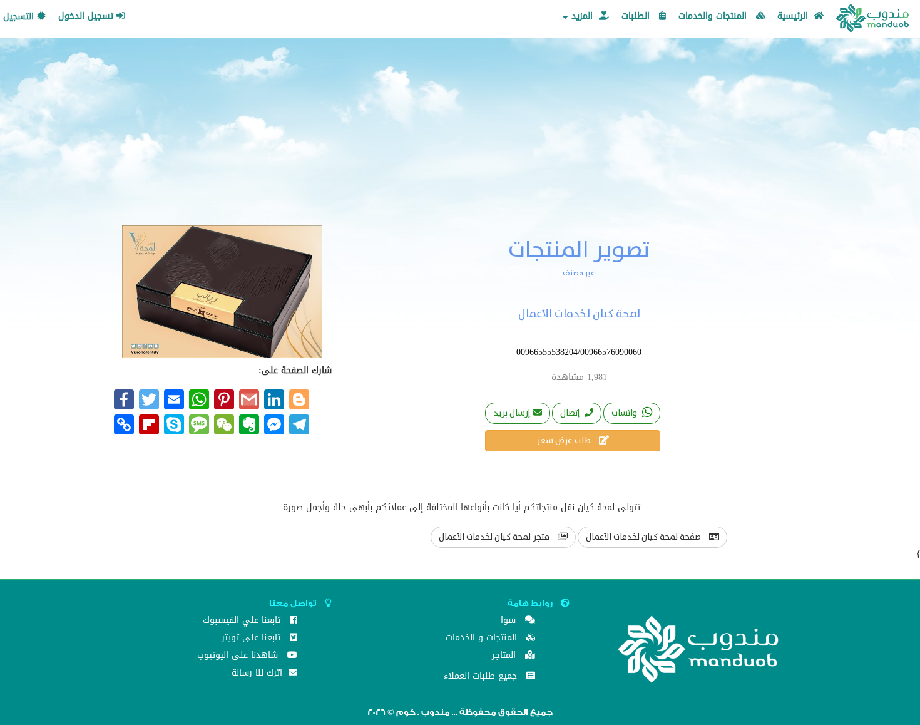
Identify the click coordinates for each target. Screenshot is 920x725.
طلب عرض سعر (564, 441)
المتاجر (505, 656)
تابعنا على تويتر (253, 639)
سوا (510, 621)
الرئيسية (794, 16)
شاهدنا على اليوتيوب (239, 656)
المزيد (582, 16)
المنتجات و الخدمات (483, 639)
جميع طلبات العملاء (482, 677)
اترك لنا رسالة (258, 674)
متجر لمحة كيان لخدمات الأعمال (495, 537)
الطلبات (637, 16)
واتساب (625, 413)
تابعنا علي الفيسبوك (243, 621)
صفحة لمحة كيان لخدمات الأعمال (644, 537)
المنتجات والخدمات (714, 16)
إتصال (570, 413)
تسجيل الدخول (87, 16)
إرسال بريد (511, 413)
